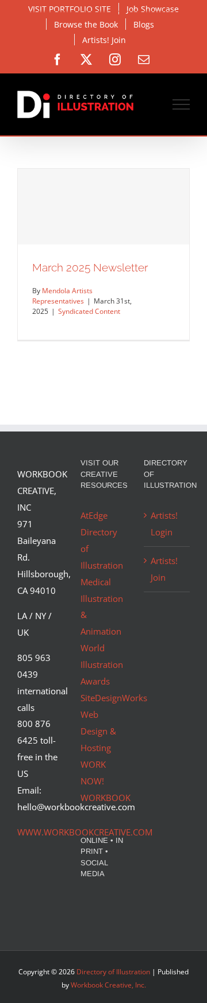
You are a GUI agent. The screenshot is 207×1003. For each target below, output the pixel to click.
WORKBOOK (105, 797)
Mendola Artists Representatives (62, 296)
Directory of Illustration (113, 972)
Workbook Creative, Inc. (108, 985)
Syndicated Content (89, 311)
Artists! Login (164, 524)
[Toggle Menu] (181, 104)
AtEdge (94, 515)
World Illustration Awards (101, 664)
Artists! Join (164, 569)
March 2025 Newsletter (90, 267)
